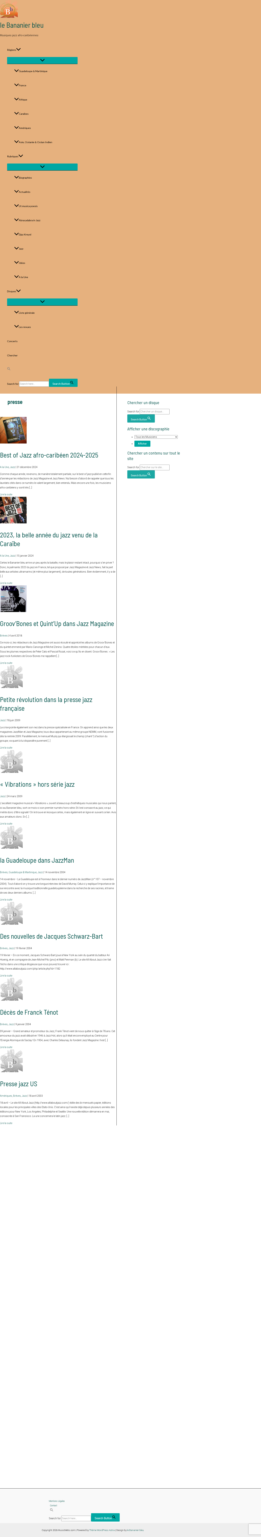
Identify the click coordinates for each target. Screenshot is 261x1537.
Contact (53, 1505)
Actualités (24, 191)
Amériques (25, 127)
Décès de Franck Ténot (29, 1012)
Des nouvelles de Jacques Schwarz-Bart (51, 936)
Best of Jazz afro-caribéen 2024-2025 (49, 455)
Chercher (12, 355)
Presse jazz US (18, 1083)
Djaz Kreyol (25, 234)
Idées (22, 262)
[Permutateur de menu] (42, 60)
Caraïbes (24, 113)
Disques (11, 291)
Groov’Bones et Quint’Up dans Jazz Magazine (57, 623)
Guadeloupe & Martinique (33, 71)
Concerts (12, 341)
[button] (18, 50)
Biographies (25, 177)
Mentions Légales (57, 1501)
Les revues (25, 326)
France (22, 85)
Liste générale (27, 312)
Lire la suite (6, 494)
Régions (11, 49)
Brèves (4, 635)
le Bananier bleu (22, 25)
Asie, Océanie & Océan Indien (35, 142)
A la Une (23, 277)
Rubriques (12, 156)
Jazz (21, 248)
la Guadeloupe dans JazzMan (37, 860)
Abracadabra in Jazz (29, 220)
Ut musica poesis (28, 206)
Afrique (23, 99)
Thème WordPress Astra (102, 1530)
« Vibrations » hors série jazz (37, 784)
